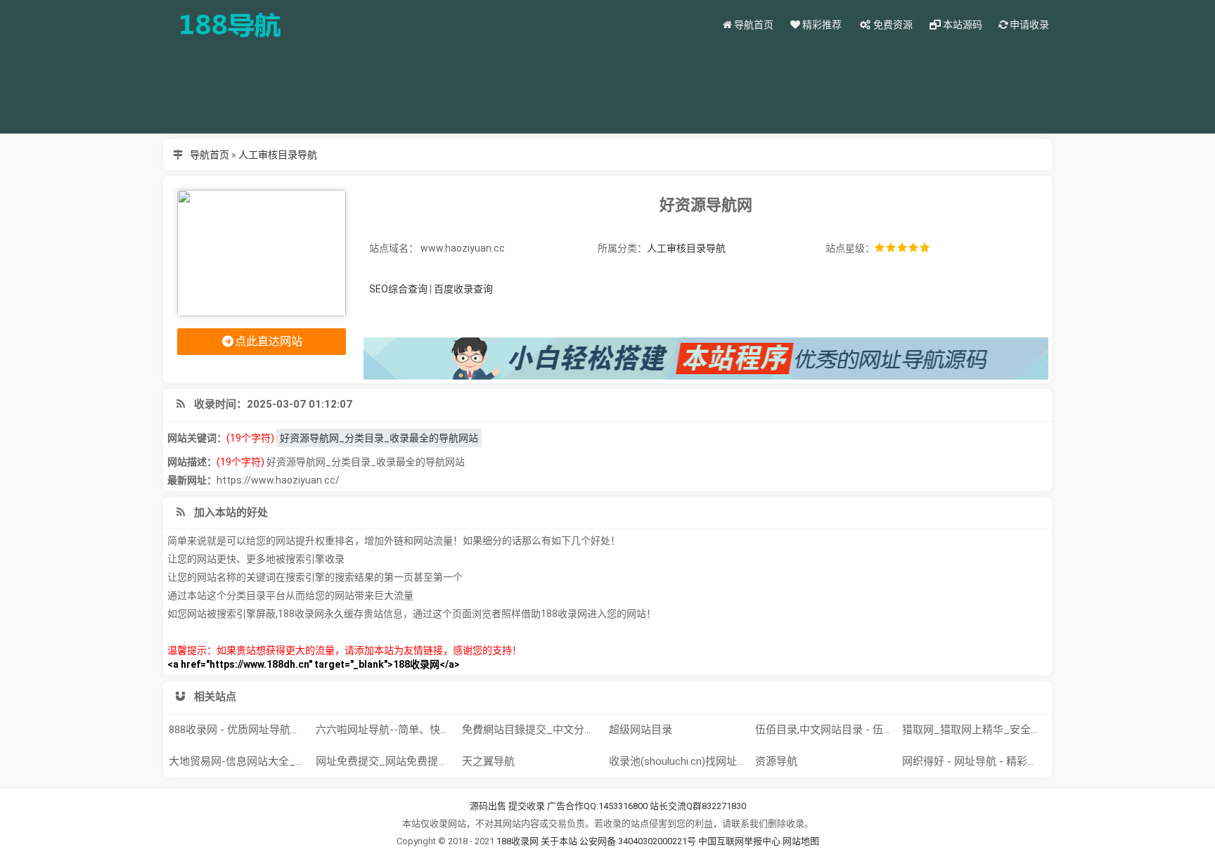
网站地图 (801, 841)
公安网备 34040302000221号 (638, 841)
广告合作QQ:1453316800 (597, 806)
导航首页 (209, 154)
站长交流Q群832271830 (698, 806)
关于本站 (559, 841)
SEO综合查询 (398, 289)
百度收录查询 (463, 289)
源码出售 (488, 806)
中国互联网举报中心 (740, 841)
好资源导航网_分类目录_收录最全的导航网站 (379, 438)
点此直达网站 (268, 341)
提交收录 (526, 806)
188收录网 (517, 841)
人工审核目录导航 (277, 154)
